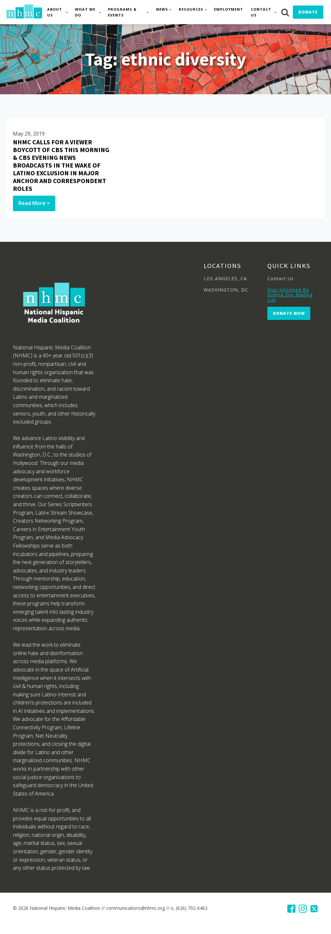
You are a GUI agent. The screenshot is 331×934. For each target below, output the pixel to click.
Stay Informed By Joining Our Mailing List (290, 294)
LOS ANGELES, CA (225, 278)
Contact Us (261, 12)
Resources (191, 9)
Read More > (34, 203)
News (162, 9)
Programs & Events (122, 12)
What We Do (85, 12)
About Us (54, 12)
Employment (228, 9)
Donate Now (289, 313)
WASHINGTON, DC (226, 289)
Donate (308, 12)
